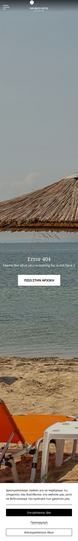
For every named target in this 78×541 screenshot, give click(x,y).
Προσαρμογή (39, 522)
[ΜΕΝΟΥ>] (6, 7)
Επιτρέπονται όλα (39, 512)
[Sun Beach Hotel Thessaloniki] (39, 5)
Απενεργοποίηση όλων (39, 532)
